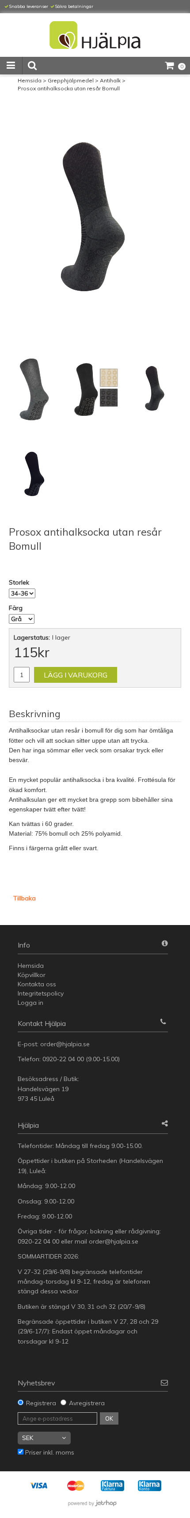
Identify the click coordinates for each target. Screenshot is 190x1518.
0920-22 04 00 (63, 1059)
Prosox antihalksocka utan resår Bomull (69, 88)
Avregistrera (87, 1403)
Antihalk (110, 80)
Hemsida (30, 80)
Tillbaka (24, 898)
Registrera (41, 1403)
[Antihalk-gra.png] (95, 221)
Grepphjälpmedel (71, 80)
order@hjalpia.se (65, 1044)
